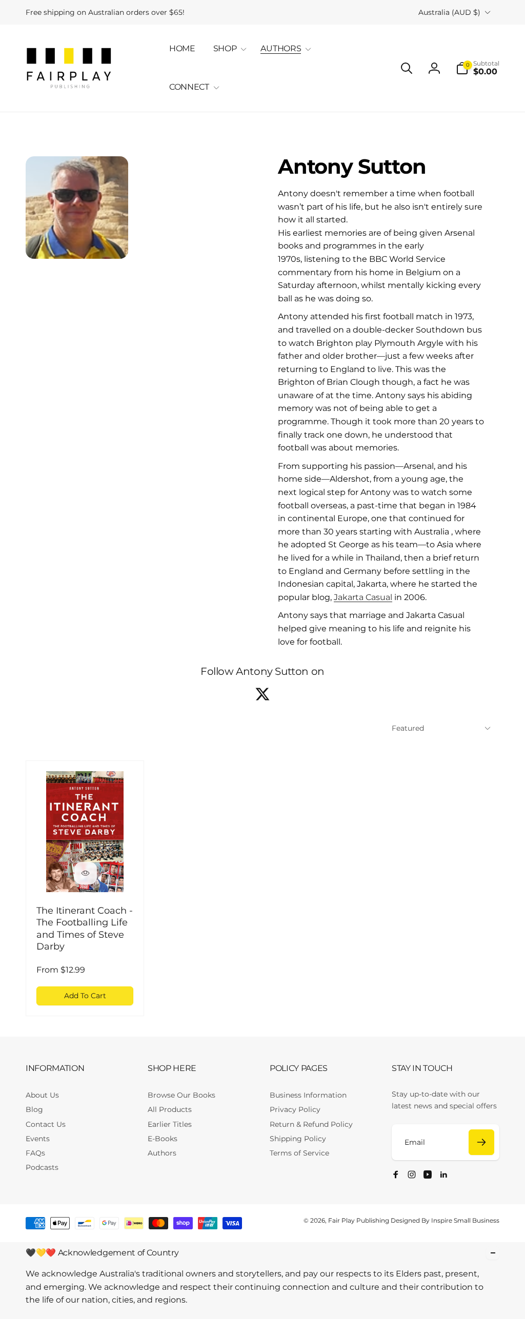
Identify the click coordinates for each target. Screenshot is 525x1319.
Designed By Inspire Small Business (445, 1220)
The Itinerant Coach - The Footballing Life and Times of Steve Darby (84, 928)
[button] (228, 49)
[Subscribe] (481, 1142)
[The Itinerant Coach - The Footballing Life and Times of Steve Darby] (85, 873)
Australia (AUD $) (449, 12)
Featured (408, 728)
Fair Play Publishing (358, 1220)
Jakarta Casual (363, 597)
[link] (105, 12)
